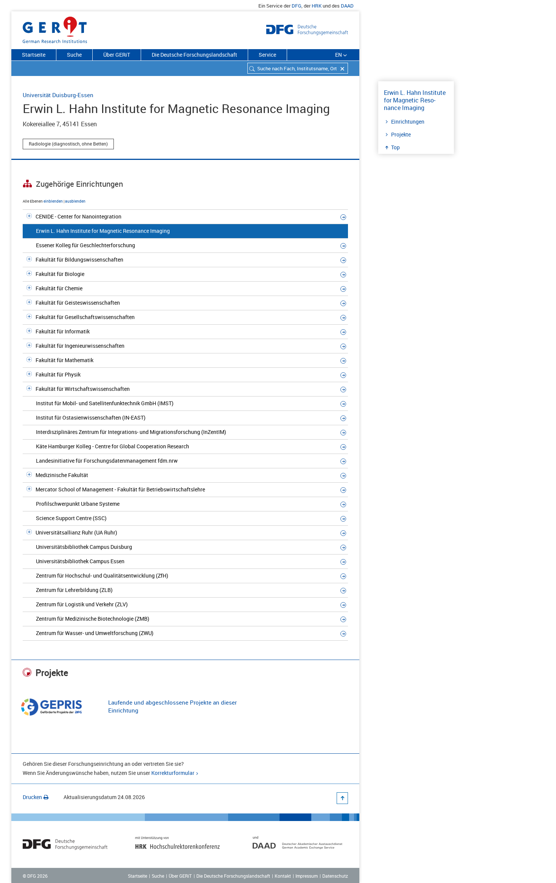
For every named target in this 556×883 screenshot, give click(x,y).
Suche (74, 54)
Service (267, 54)
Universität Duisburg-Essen (58, 95)
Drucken (32, 797)
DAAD (347, 5)
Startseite (33, 54)
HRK (316, 5)
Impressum (306, 876)
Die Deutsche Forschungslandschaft (194, 54)
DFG (296, 5)
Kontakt (283, 876)
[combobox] (297, 68)
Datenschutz (335, 876)
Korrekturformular (172, 772)
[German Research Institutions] (55, 28)
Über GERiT (116, 54)
